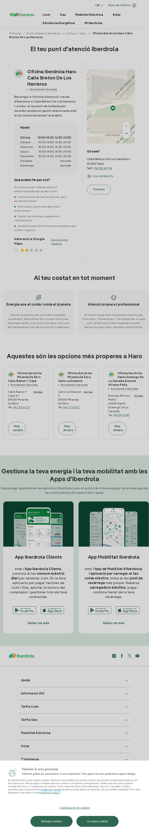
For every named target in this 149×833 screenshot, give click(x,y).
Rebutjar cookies (51, 821)
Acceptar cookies (97, 821)
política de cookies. (50, 792)
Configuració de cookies (74, 807)
